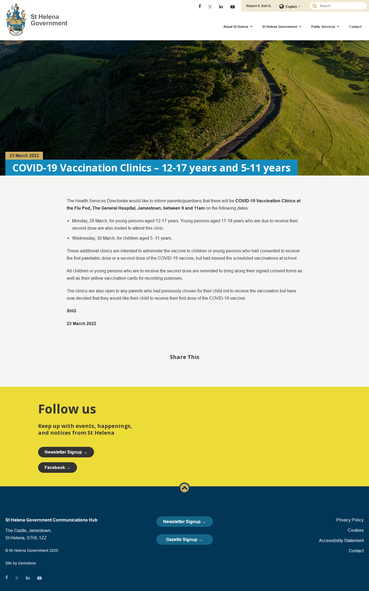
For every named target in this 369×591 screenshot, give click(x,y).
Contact (355, 27)
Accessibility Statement (341, 540)
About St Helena (235, 27)
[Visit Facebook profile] (200, 7)
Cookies (356, 530)
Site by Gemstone (20, 563)
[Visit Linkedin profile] (221, 7)
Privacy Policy (350, 519)
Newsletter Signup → (184, 521)
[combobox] (340, 5)
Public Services (323, 27)
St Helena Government (279, 27)
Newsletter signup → (66, 452)
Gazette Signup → (184, 539)
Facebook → (58, 467)
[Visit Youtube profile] (232, 7)
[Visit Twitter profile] (210, 7)
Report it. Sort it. (258, 6)
